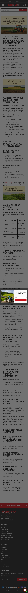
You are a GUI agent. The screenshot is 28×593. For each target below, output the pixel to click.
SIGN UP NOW (20, 299)
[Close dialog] (26, 290)
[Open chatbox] (25, 590)
